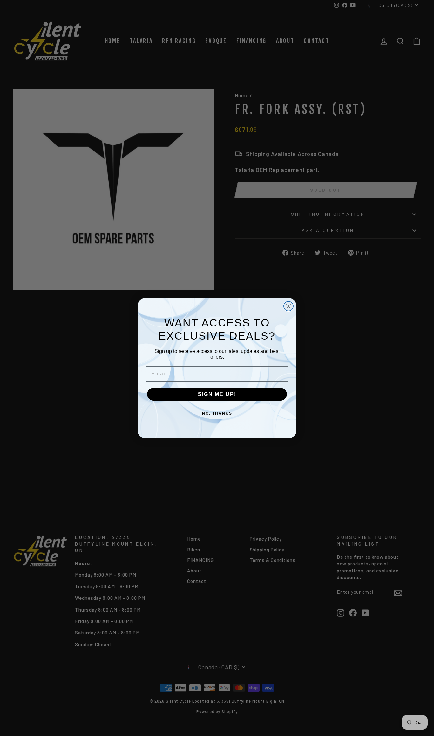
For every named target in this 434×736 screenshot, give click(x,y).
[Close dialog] (288, 306)
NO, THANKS (217, 413)
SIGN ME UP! (217, 394)
